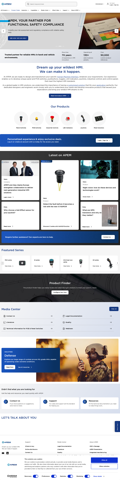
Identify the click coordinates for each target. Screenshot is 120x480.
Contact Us (28, 452)
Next (117, 263)
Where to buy (29, 446)
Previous (2, 263)
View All (114, 309)
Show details (97, 476)
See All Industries (24, 367)
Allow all (104, 460)
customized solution (76, 85)
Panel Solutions (99, 128)
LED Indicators (68, 128)
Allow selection (104, 466)
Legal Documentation (64, 446)
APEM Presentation (96, 449)
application (101, 85)
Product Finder (15, 10)
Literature (60, 449)
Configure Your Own (60, 292)
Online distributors (31, 449)
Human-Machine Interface (67, 77)
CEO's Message (94, 446)
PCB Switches (36, 128)
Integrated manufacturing (98, 452)
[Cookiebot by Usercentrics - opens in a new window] (12, 476)
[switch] (54, 476)
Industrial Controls (52, 128)
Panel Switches (21, 128)
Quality (59, 452)
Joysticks (83, 128)
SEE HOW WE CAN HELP (18, 38)
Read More (9, 367)
